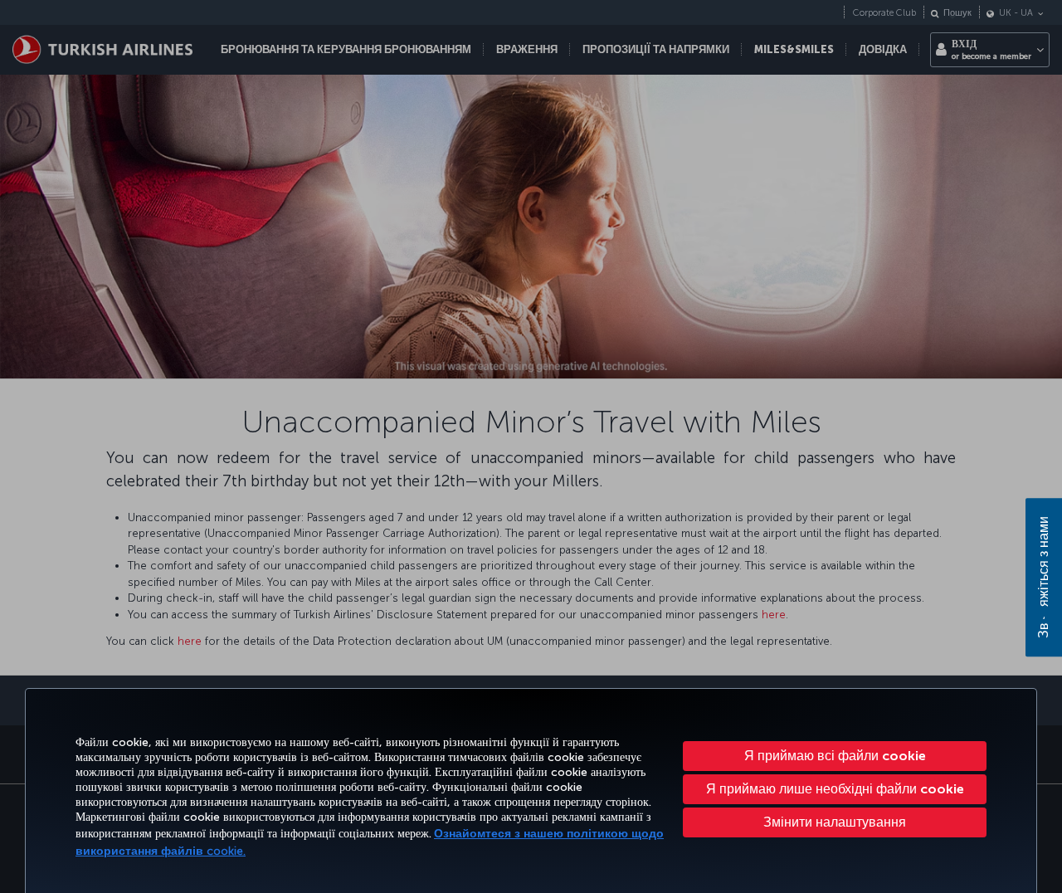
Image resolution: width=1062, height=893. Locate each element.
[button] (834, 822)
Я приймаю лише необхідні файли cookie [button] (835, 789)
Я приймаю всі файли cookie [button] (835, 756)
